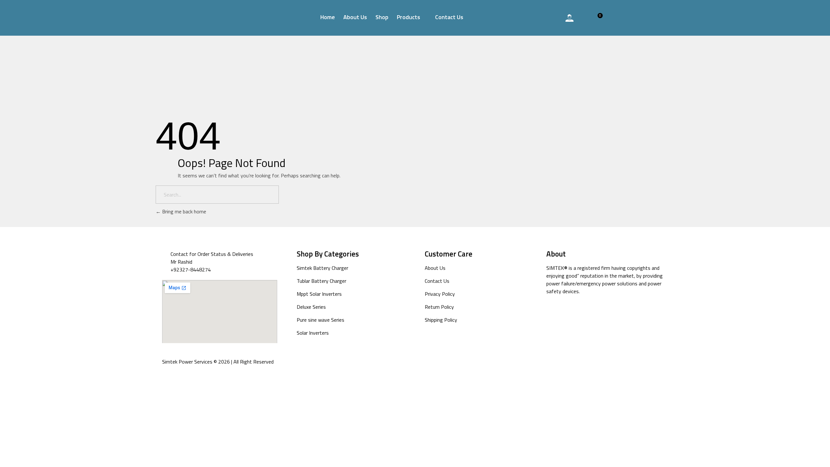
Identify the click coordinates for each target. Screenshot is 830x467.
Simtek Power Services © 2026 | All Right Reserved (218, 361)
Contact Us (449, 17)
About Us (355, 17)
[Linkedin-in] (607, 313)
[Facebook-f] (552, 313)
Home (327, 17)
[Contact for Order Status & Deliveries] (166, 254)
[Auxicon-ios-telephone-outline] (534, 18)
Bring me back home (183, 211)
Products (408, 17)
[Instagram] (580, 313)
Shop (381, 17)
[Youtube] (566, 313)
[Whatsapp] (552, 18)
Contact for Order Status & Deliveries (212, 254)
